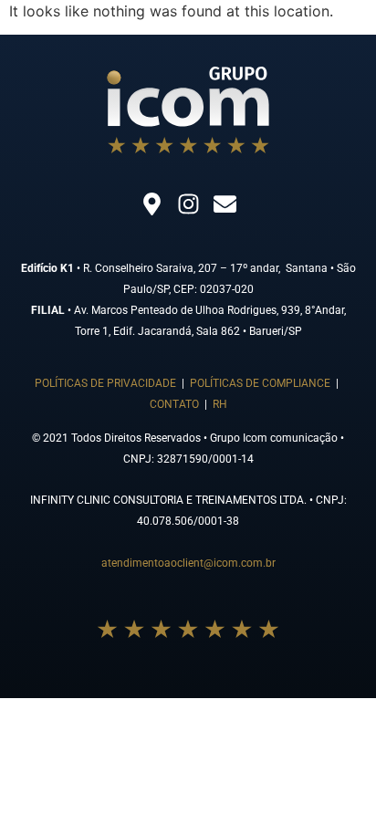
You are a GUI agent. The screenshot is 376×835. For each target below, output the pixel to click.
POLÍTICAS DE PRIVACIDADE (105, 383)
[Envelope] (224, 203)
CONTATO (176, 404)
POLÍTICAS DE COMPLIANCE (260, 383)
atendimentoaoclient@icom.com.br (188, 563)
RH (220, 404)
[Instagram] (188, 203)
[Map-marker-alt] (151, 203)
